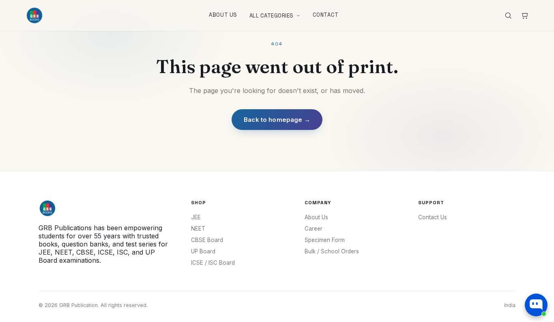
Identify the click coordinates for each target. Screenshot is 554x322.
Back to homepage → (277, 119)
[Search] (508, 15)
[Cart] (524, 15)
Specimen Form (325, 240)
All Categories (271, 15)
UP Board (203, 251)
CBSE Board (207, 240)
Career (313, 228)
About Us (223, 14)
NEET (198, 228)
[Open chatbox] (536, 305)
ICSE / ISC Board (213, 262)
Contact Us (432, 217)
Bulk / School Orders (332, 251)
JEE (196, 217)
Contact (326, 14)
